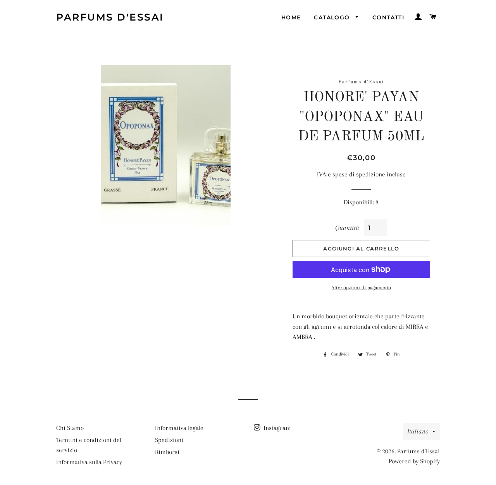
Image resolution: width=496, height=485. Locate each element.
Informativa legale (179, 427)
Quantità (346, 227)
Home (291, 17)
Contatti (388, 17)
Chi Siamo (70, 427)
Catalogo (333, 17)
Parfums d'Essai (110, 17)
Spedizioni (169, 440)
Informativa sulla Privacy (89, 462)
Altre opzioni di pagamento (361, 287)
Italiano (418, 431)
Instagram (276, 427)
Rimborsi (167, 452)
